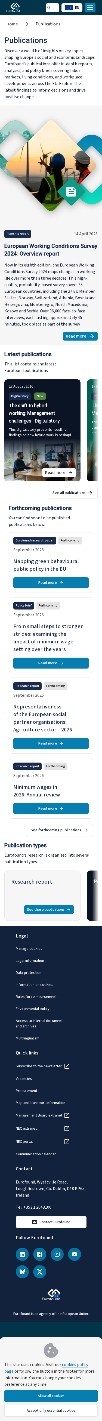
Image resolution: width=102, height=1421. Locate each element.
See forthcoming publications (56, 830)
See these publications (45, 909)
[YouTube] (74, 1254)
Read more (82, 337)
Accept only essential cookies (51, 1410)
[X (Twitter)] (39, 1271)
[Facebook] (39, 1254)
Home (12, 24)
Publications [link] (48, 24)
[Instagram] (57, 1254)
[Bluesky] (22, 1271)
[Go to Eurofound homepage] (21, 7)
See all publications (68, 493)
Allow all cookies (51, 1396)
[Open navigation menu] (90, 7)
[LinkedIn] (22, 1254)
